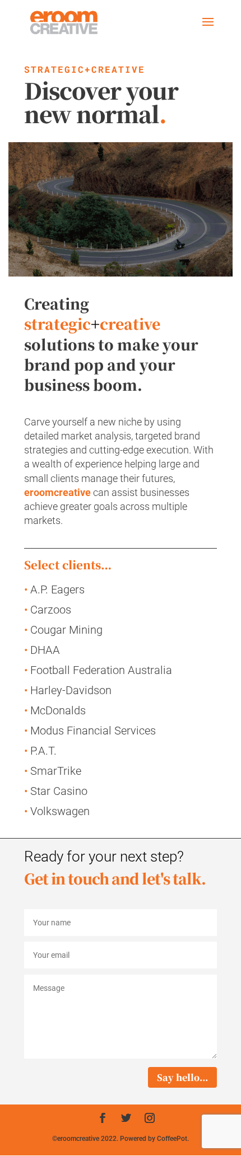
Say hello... (182, 1077)
